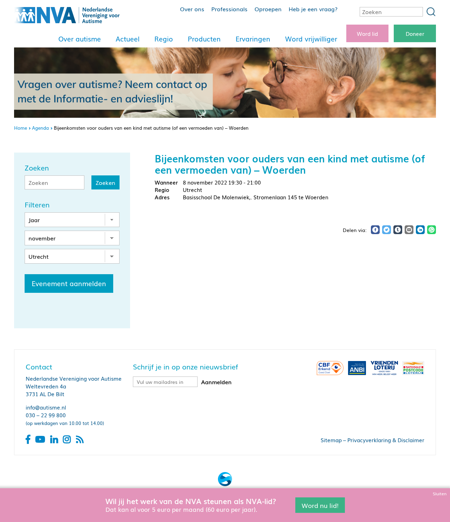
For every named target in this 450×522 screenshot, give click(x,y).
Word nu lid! (320, 504)
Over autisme (79, 39)
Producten (204, 39)
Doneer (415, 33)
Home (20, 127)
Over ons (192, 9)
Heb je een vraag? (313, 9)
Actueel (128, 39)
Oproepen (268, 9)
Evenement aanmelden (69, 283)
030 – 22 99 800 (46, 415)
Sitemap (331, 440)
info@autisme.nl (46, 407)
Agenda (40, 127)
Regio (163, 39)
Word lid (367, 33)
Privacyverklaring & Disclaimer (385, 440)
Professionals (229, 9)
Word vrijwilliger (311, 39)
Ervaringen (253, 39)
